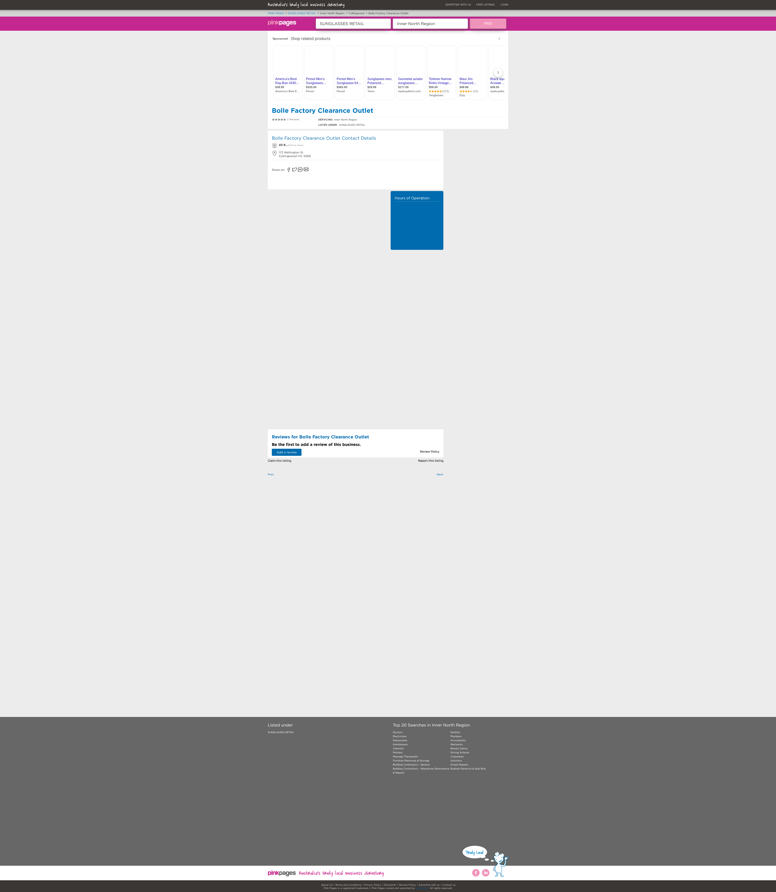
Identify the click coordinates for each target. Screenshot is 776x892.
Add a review (286, 452)
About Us (326, 885)
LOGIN (504, 4)
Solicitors (456, 760)
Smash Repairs (459, 764)
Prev (271, 474)
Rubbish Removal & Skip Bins (468, 768)
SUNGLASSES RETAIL (281, 732)
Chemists (398, 748)
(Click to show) (295, 145)
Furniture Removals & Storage (411, 760)
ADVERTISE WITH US (458, 4)
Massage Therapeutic (405, 756)
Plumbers (456, 736)
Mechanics (456, 744)
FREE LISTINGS (485, 4)
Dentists (455, 732)
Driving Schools (459, 752)
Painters (398, 752)
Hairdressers (400, 744)
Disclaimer (390, 885)
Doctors (398, 732)
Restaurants (400, 740)
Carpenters (457, 756)
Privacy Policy (372, 885)
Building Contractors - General (411, 764)
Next (440, 474)
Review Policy (407, 885)
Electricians (400, 736)
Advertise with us (429, 885)
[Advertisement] (417, 279)
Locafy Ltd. (422, 888)
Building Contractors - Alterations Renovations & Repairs (421, 770)
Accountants (458, 740)
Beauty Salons (459, 748)
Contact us (448, 885)
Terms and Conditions (348, 885)
